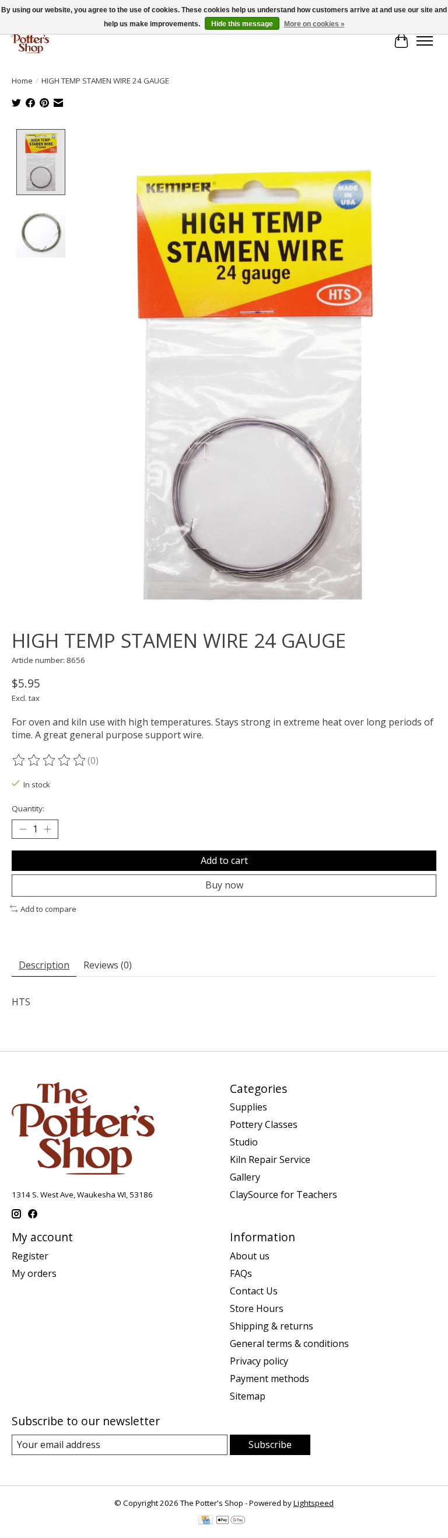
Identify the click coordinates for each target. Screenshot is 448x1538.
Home (22, 80)
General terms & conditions (289, 1343)
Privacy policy (259, 1361)
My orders (34, 1273)
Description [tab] (44, 965)
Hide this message (242, 24)
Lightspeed (313, 1503)
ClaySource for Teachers (283, 1194)
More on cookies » (314, 24)
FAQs (241, 1273)
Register (30, 1255)
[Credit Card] (205, 1521)
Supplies (248, 1106)
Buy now (224, 885)
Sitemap (247, 1396)
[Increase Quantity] (47, 829)
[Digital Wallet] (230, 1521)
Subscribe (270, 1444)
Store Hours (257, 1308)
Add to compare (48, 909)
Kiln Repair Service (270, 1159)
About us (250, 1255)
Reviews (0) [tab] (107, 965)
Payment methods (269, 1378)
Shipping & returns (271, 1326)
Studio (244, 1142)
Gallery (245, 1177)
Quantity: (28, 808)
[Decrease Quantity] (22, 829)
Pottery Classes (264, 1124)
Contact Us (254, 1290)
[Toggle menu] (424, 41)
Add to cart (224, 860)
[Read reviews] (50, 761)
